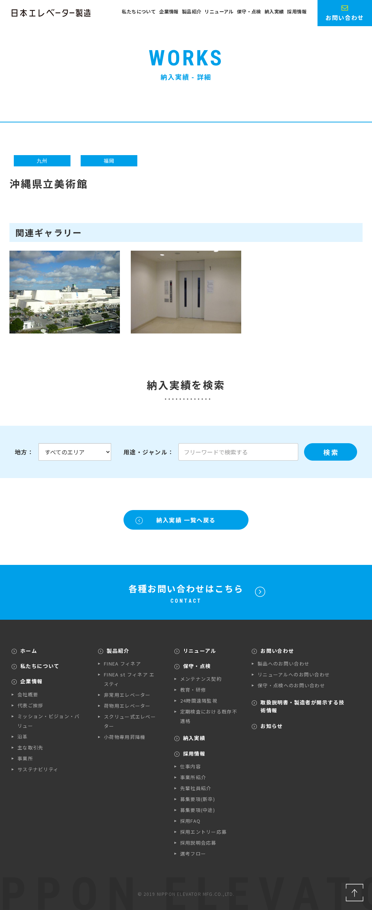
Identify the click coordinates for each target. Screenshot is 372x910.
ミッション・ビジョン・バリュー (48, 721)
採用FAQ (190, 820)
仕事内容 (190, 766)
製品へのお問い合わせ (284, 663)
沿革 (22, 736)
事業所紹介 (193, 777)
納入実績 (274, 11)
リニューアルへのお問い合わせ (294, 674)
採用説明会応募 (198, 842)
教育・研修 (193, 689)
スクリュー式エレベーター (130, 721)
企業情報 (169, 11)
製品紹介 (192, 11)
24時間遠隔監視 (198, 700)
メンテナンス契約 (201, 678)
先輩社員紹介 (195, 788)
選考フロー (193, 853)
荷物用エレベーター (127, 705)
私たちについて (139, 11)
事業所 (25, 758)
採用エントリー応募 (203, 831)
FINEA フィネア (122, 663)
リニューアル (219, 11)
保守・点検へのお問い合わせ (291, 685)
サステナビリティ (37, 769)
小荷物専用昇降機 (124, 736)
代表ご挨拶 (30, 705)
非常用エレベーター (127, 694)
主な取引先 (30, 747)
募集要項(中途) (197, 809)
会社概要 (27, 694)
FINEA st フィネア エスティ (129, 679)
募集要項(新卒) (197, 799)
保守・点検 (249, 11)
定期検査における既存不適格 (208, 716)
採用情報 (297, 11)
